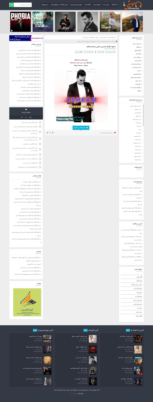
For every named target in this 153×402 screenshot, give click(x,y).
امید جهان (138, 116)
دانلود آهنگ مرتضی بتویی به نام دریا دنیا (30, 192)
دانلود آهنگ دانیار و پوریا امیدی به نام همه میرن (28, 67)
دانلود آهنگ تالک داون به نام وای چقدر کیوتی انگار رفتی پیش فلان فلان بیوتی (25, 138)
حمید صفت (137, 139)
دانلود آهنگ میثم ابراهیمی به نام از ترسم (29, 97)
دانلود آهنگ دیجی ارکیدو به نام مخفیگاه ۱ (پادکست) (27, 188)
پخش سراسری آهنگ (136, 284)
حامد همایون (137, 136)
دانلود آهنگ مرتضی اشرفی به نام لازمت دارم (28, 94)
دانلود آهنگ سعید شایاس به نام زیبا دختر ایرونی (28, 53)
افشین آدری (137, 112)
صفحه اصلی (103, 37)
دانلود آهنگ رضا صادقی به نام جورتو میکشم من (28, 215)
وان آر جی (139, 308)
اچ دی (135, 304)
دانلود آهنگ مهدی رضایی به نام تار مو (30, 87)
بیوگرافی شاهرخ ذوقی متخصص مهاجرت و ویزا (26, 126)
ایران (134, 300)
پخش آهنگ (139, 280)
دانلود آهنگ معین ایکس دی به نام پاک (30, 70)
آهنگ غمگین (138, 50)
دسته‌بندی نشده (137, 43)
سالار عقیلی (137, 153)
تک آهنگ (114, 5)
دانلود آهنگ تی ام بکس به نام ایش (31, 77)
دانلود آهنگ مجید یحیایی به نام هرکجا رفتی (29, 50)
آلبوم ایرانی (96, 5)
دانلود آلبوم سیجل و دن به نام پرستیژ (30, 208)
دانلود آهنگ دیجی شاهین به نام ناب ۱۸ (30, 185)
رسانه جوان (139, 312)
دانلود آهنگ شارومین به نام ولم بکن (31, 195)
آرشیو (127, 330)
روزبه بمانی (137, 149)
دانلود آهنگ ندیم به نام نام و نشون (31, 271)
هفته (30, 117)
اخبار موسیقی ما (136, 67)
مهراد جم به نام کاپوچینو (34, 264)
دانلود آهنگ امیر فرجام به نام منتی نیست (29, 218)
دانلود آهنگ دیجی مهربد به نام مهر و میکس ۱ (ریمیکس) (26, 257)
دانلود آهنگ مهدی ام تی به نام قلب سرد (29, 212)
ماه (26, 117)
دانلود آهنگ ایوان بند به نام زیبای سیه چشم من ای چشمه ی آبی (25, 149)
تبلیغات (139, 90)
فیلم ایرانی (138, 84)
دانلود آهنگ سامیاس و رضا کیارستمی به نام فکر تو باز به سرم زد (25, 132)
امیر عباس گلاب (136, 119)
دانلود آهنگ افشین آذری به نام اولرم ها (28, 167)
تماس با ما (106, 5)
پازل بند (138, 126)
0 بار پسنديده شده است (107, 133)
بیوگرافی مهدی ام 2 (135, 87)
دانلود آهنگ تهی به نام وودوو (30, 144)
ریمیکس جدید (137, 57)
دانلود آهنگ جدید (138, 288)
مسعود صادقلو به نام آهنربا (33, 260)
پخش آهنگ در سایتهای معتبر (59, 5)
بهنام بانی (138, 122)
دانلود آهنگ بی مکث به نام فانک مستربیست (26, 158)
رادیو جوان (44, 5)
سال (22, 117)
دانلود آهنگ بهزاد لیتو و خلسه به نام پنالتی (29, 73)
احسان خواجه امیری (135, 106)
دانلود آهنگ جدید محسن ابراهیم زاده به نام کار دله (27, 274)
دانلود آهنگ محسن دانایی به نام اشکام (101, 47)
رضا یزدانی (137, 146)
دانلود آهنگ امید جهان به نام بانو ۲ (31, 181)
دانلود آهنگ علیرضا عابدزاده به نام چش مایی (28, 57)
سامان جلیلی (137, 156)
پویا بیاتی (138, 132)
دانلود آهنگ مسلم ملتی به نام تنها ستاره (30, 63)
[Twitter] (47, 132)
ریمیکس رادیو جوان (136, 77)
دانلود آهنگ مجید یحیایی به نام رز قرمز (30, 267)
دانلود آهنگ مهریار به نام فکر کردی (31, 90)
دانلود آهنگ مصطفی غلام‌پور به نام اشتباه (27, 154)
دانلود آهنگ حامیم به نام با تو (30, 163)
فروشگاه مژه (138, 296)
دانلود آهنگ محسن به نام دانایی (30, 122)
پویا (139, 129)
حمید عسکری (136, 143)
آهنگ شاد (88, 5)
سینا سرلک (137, 159)
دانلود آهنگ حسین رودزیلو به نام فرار (131, 208)
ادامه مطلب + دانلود (80, 128)
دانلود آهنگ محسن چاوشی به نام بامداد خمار (28, 222)
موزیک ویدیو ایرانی (76, 5)
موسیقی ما (139, 292)
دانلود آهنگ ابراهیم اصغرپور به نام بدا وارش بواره (27, 198)
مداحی (139, 70)
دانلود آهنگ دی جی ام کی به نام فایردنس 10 (28, 100)
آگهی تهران (139, 276)
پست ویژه (138, 80)
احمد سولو (137, 109)
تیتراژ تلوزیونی (137, 74)
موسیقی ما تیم (73, 393)
